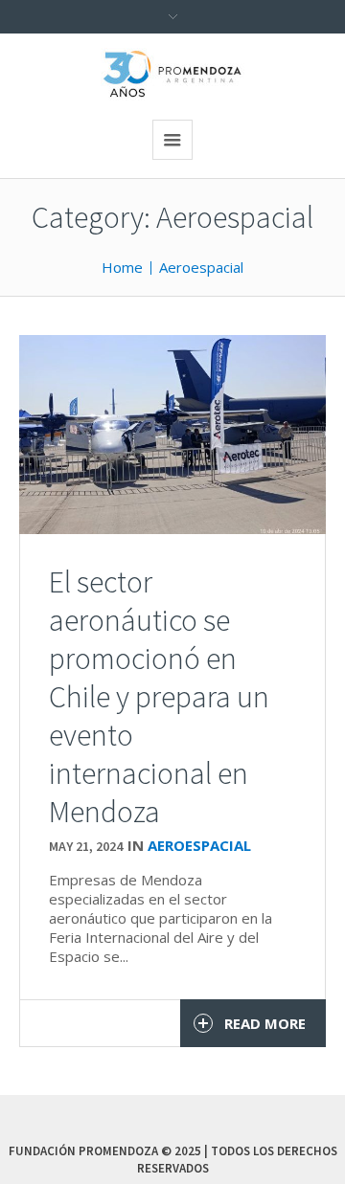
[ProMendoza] (172, 74)
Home (122, 267)
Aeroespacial (201, 267)
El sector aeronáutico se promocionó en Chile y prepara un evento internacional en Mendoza (159, 697)
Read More (265, 1023)
